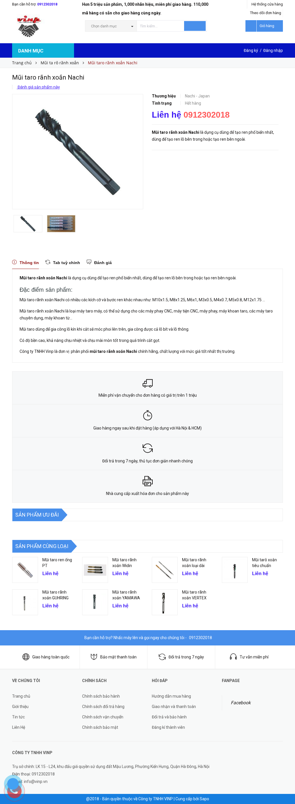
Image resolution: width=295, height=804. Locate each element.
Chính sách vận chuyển (102, 717)
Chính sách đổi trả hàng (103, 706)
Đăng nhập (273, 50)
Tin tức (18, 717)
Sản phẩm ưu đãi (37, 515)
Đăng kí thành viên (168, 727)
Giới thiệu (20, 706)
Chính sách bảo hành (101, 696)
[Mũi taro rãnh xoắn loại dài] (165, 570)
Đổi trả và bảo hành (169, 717)
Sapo (204, 799)
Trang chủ (21, 696)
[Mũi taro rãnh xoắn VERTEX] (165, 602)
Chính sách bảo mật (100, 727)
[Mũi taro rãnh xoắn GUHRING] (25, 602)
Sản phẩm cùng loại (41, 546)
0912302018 (47, 4)
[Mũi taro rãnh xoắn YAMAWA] (95, 602)
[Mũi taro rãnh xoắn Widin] (95, 570)
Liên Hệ (18, 727)
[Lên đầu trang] (285, 786)
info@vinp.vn (36, 781)
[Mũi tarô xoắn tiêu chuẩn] (235, 570)
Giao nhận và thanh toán (174, 706)
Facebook (241, 702)
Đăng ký (251, 50)
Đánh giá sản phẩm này (38, 87)
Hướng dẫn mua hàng (171, 696)
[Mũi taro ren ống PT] (25, 570)
